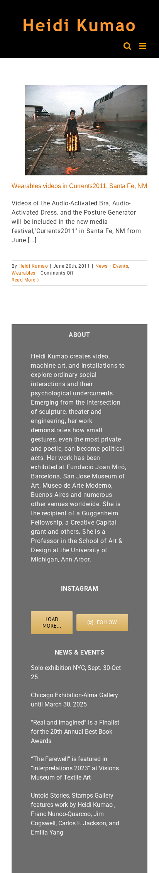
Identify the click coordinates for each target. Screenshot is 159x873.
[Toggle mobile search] (127, 46)
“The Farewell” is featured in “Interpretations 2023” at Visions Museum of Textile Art (75, 768)
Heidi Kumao (33, 266)
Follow (107, 622)
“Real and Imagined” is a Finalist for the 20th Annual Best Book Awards (75, 732)
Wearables (24, 273)
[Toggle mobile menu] (143, 46)
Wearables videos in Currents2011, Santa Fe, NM (79, 186)
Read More (24, 280)
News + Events (112, 266)
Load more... (51, 622)
